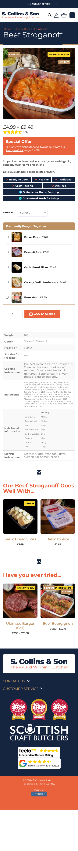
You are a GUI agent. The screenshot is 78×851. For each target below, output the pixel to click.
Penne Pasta (32, 237)
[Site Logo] (20, 15)
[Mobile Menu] (72, 15)
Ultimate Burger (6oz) (20, 625)
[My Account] (56, 15)
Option (8, 212)
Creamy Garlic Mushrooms (41, 282)
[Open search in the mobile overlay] (50, 15)
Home (7, 29)
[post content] (20, 516)
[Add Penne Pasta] (17, 237)
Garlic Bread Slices (36, 267)
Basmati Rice (32, 252)
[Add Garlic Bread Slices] (17, 267)
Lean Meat (40, 29)
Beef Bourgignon (58, 623)
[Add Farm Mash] (17, 297)
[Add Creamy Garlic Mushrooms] (17, 282)
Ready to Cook (14, 150)
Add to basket (44, 314)
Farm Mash (31, 297)
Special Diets (23, 29)
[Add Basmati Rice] (17, 252)
